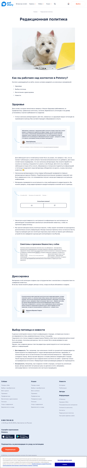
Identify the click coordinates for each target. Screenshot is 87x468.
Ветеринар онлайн (21, 4)
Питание (4, 401)
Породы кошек (35, 385)
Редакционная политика (66, 413)
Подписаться (10, 449)
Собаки (4, 381)
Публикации (63, 388)
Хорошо (65, 464)
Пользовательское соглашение (68, 404)
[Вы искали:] (55, 4)
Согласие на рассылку (65, 407)
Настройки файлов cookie (65, 460)
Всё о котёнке (35, 390)
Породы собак (5, 385)
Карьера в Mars (63, 402)
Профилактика (5, 396)
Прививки (4, 393)
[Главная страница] (7, 6)
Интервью (62, 385)
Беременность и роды (7, 407)
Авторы (62, 391)
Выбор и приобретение (8, 388)
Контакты (62, 410)
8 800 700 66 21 (7, 420)
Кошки (33, 381)
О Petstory (62, 399)
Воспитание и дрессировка (9, 399)
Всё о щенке (5, 390)
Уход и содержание (7, 404)
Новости (62, 381)
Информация (64, 395)
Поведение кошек (36, 399)
